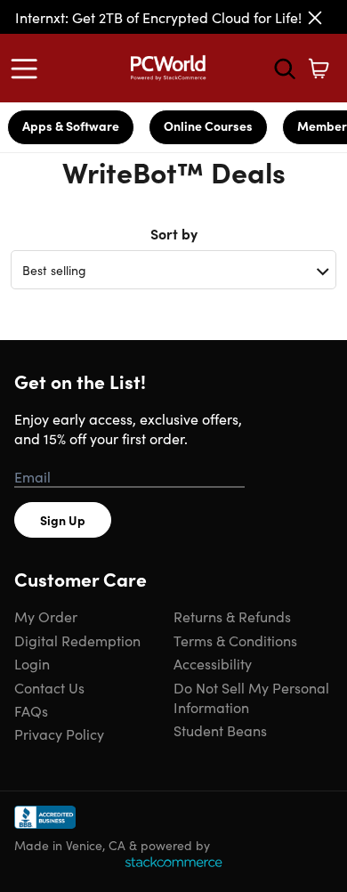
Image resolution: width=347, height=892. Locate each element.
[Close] (315, 18)
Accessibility (213, 663)
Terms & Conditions (235, 640)
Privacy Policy (59, 733)
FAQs (31, 710)
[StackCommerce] (173, 861)
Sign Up (62, 520)
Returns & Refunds (232, 616)
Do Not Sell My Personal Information (251, 697)
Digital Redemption (77, 640)
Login (32, 663)
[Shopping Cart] (318, 68)
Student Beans (220, 730)
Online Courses (208, 125)
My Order (45, 616)
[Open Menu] (28, 68)
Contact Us (49, 687)
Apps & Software (70, 125)
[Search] (285, 68)
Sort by (174, 233)
